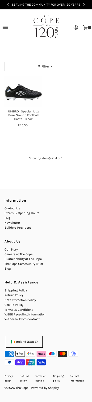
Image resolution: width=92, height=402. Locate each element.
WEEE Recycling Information (25, 314)
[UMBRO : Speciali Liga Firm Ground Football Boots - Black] (23, 91)
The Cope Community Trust (23, 264)
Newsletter (12, 222)
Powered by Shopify (45, 388)
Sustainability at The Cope (23, 259)
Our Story (11, 249)
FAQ (7, 218)
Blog (7, 268)
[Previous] (8, 4)
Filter (45, 66)
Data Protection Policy (20, 300)
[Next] (83, 4)
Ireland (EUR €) (27, 341)
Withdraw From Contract (22, 319)
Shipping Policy (15, 290)
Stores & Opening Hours (21, 213)
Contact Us (12, 208)
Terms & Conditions (18, 309)
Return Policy (13, 295)
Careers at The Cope (18, 254)
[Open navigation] (5, 27)
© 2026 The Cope (16, 388)
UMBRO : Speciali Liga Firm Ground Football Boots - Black (23, 115)
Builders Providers (17, 227)
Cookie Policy (13, 304)
